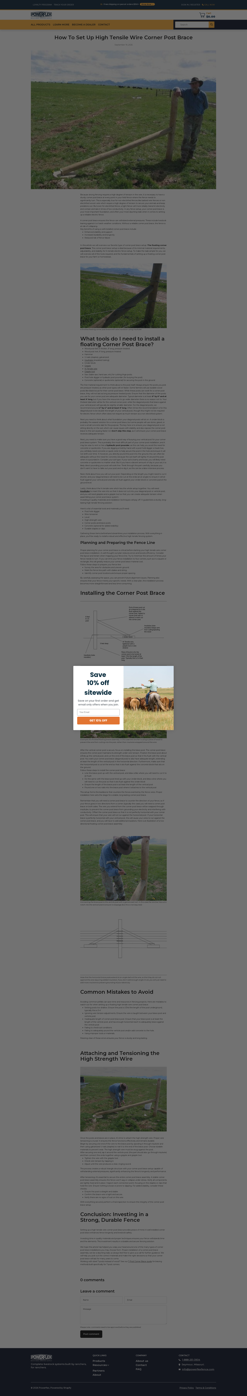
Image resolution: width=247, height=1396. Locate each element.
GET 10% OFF (98, 721)
